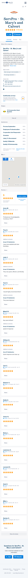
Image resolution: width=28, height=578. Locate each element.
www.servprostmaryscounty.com (13, 86)
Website (18, 34)
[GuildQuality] (7, 3)
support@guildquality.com (18, 573)
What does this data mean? (20, 149)
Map (20, 39)
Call (10, 34)
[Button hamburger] (25, 3)
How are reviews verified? (22, 200)
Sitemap (16, 570)
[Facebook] (3, 89)
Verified (6, 209)
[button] (9, 178)
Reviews (15, 39)
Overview (9, 39)
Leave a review (22, 196)
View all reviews (14, 534)
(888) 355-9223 (7, 573)
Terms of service (16, 569)
